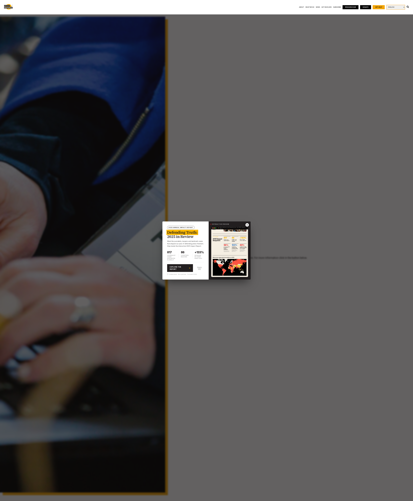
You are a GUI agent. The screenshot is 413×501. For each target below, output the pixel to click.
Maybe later (199, 268)
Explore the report (175, 268)
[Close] (247, 225)
